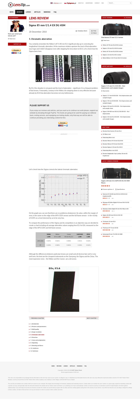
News (12, 12)
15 (113, 211)
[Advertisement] (63, 148)
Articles (37, 12)
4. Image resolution (36, 332)
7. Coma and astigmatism (37, 340)
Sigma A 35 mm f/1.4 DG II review (112, 48)
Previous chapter (37, 318)
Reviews (20, 12)
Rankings (47, 12)
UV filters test (107, 134)
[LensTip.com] (21, 4)
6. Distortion (34, 337)
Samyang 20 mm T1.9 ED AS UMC (113, 234)
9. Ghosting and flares (36, 345)
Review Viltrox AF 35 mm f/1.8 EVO (113, 140)
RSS (103, 3)
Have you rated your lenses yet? (15, 35)
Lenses (28, 12)
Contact (97, 3)
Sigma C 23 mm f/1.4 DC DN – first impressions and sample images (113, 87)
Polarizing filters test (109, 137)
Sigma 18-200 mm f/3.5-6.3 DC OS (112, 215)
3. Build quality (34, 329)
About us (81, 3)
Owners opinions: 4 (108, 189)
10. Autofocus (34, 348)
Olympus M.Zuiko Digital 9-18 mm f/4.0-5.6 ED (116, 202)
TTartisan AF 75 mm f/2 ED (110, 228)
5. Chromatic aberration (37, 334)
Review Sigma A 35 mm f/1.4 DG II (112, 147)
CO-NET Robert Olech (76, 370)
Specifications (121, 189)
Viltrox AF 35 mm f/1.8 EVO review (113, 51)
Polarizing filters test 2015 (110, 150)
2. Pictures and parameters (38, 326)
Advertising (89, 3)
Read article (106, 91)
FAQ (55, 12)
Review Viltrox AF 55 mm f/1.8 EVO (113, 144)
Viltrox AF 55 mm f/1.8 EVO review (113, 45)
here (20, 389)
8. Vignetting (34, 343)
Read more (12, 38)
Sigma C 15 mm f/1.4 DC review (112, 55)
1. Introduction (34, 324)
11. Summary (34, 351)
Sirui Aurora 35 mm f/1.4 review (112, 37)
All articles (127, 66)
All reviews (127, 17)
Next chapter (91, 318)
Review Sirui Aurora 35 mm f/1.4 (112, 131)
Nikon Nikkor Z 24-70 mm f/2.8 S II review (114, 58)
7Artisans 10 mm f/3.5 (109, 221)
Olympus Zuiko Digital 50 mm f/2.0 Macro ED (116, 209)
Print (94, 31)
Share (95, 33)
